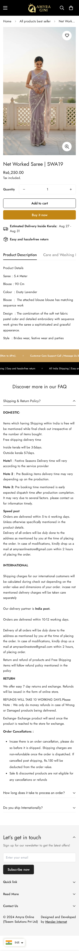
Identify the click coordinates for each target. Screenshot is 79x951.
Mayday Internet (56, 921)
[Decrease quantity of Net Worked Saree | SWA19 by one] (24, 189)
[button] (71, 8)
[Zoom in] (67, 146)
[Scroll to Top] (71, 928)
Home (7, 21)
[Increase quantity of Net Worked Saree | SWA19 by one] (71, 189)
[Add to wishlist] (67, 35)
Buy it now (39, 215)
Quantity (9, 189)
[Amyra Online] (39, 8)
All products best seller (35, 21)
